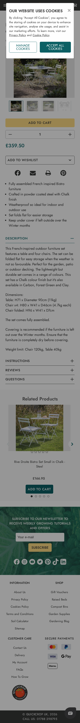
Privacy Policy (17, 35)
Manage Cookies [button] (23, 47)
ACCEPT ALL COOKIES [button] (55, 47)
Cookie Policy (41, 35)
